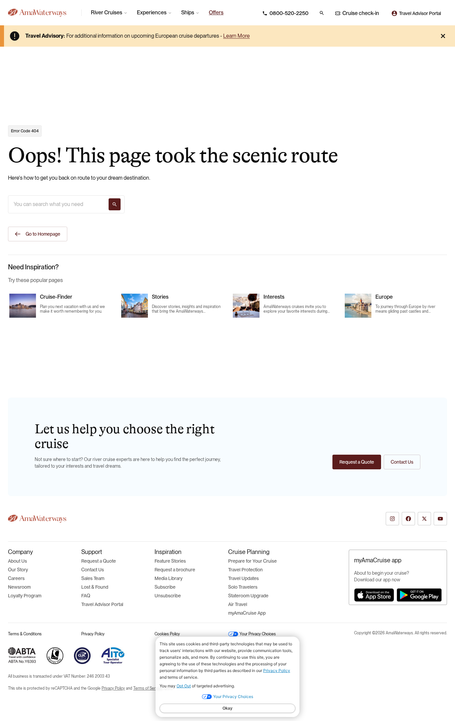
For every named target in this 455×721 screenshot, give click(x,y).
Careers (16, 578)
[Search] (115, 204)
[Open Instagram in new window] (392, 518)
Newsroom (19, 587)
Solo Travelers (242, 587)
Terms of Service (148, 688)
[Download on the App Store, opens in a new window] (374, 595)
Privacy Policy (93, 634)
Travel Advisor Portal (102, 604)
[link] (216, 13)
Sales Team (92, 578)
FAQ (85, 595)
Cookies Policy (167, 634)
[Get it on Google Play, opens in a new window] (419, 595)
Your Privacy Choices (257, 634)
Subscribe (165, 587)
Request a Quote (98, 561)
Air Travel (237, 604)
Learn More (236, 36)
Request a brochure (175, 569)
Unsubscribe (168, 595)
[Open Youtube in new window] (440, 518)
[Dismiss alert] (443, 36)
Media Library (169, 578)
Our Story (18, 569)
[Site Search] (321, 13)
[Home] (42, 13)
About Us (17, 561)
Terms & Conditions (25, 634)
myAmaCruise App (247, 613)
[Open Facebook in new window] (408, 518)
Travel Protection (245, 569)
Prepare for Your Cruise (252, 561)
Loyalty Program (24, 595)
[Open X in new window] (424, 518)
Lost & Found (94, 587)
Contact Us (92, 569)
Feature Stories (170, 561)
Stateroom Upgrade (248, 595)
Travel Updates (243, 578)
